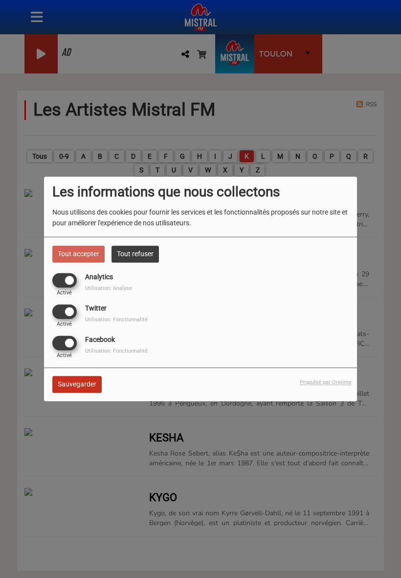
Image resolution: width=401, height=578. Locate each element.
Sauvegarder (77, 384)
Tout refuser (135, 254)
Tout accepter (78, 254)
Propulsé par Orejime (326, 383)
